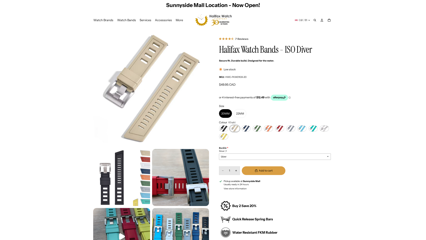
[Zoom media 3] (180, 177)
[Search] (315, 20)
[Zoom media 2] (121, 177)
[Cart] (329, 20)
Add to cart (266, 170)
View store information (235, 188)
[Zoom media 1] (151, 89)
